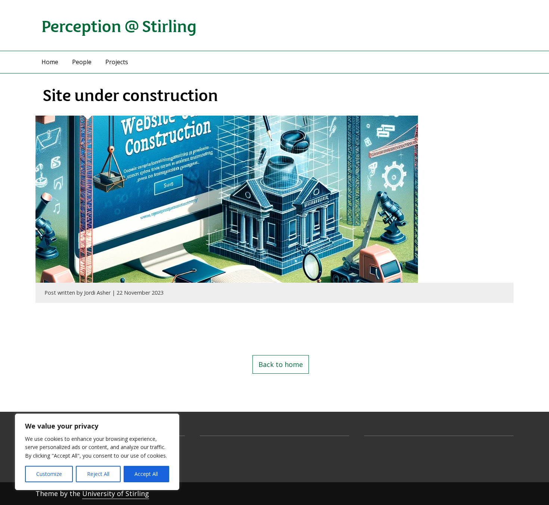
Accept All (146, 473)
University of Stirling (115, 493)
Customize (49, 473)
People (82, 62)
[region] (97, 452)
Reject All (98, 473)
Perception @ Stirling (118, 25)
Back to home (280, 364)
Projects (116, 62)
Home (49, 62)
